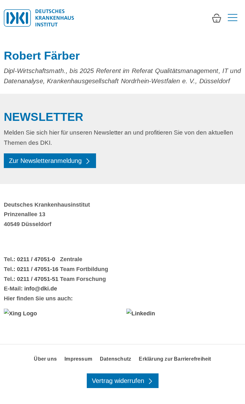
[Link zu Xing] (61, 313)
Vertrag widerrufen (119, 380)
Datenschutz (115, 359)
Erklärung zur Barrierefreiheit (175, 359)
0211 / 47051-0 (36, 259)
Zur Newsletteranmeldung (46, 160)
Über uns (45, 359)
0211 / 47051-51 (37, 279)
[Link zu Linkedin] (183, 313)
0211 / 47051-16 (37, 269)
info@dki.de (40, 288)
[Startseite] (39, 18)
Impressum (78, 359)
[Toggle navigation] (232, 18)
